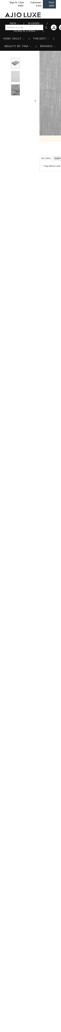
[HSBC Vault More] (23, 39)
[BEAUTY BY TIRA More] (30, 46)
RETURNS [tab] (46, 158)
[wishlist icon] (54, 27)
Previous (35, 100)
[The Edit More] (48, 39)
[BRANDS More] (54, 46)
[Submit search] (46, 27)
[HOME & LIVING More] (37, 31)
